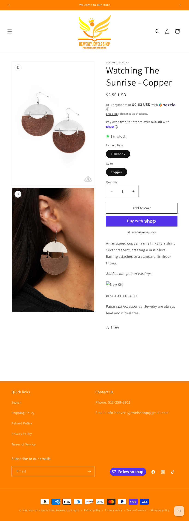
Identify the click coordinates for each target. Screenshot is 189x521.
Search (17, 402)
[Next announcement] (180, 5)
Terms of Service (24, 444)
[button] (10, 31)
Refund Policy (22, 423)
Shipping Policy (23, 413)
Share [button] (115, 327)
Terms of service (136, 510)
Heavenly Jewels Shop (42, 510)
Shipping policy (160, 510)
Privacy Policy (22, 434)
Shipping (112, 113)
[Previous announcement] (9, 5)
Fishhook (118, 154)
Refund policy (92, 510)
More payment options (142, 232)
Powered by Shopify (68, 510)
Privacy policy (113, 510)
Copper (116, 172)
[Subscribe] (89, 471)
